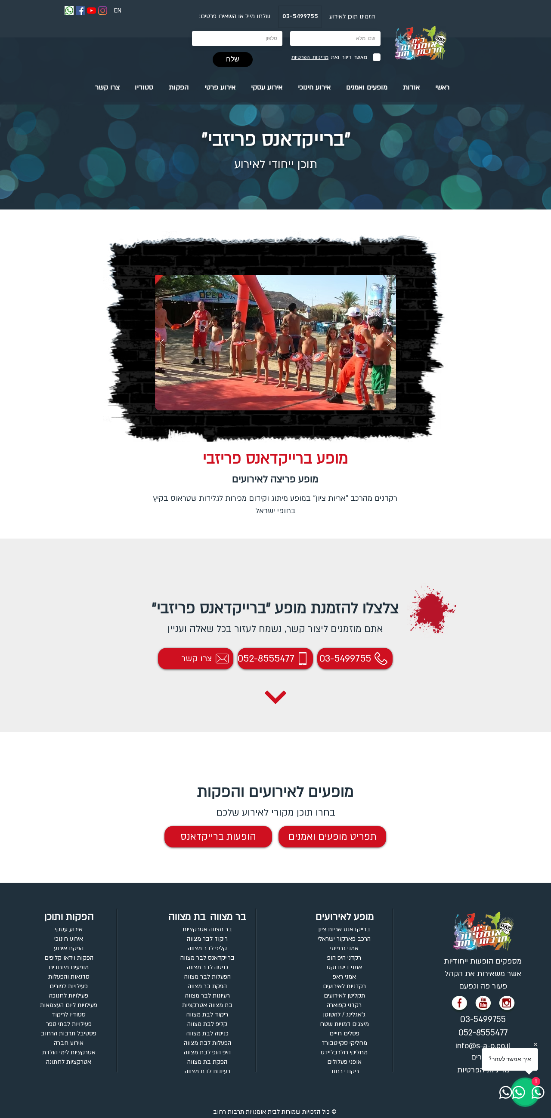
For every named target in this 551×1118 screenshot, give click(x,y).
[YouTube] (91, 10)
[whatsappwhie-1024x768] (69, 10)
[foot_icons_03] (483, 1004)
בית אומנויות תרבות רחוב (245, 1112)
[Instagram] (102, 10)
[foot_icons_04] (459, 1004)
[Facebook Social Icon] (80, 10)
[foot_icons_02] (507, 1004)
